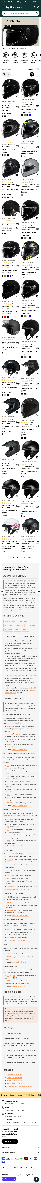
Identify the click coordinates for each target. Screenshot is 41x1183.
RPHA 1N (10, 726)
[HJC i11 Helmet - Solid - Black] (2, 155)
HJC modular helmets (19, 846)
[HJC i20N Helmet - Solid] (11, 208)
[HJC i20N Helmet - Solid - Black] (2, 233)
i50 (8, 932)
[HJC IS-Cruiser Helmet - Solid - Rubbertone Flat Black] (8, 395)
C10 (8, 789)
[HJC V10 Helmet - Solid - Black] (2, 317)
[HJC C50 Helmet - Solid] (30, 368)
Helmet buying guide (14, 1080)
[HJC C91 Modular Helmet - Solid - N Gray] (5, 197)
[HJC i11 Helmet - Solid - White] (10, 155)
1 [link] (9, 557)
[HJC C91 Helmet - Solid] (30, 168)
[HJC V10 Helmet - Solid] (11, 289)
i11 (7, 771)
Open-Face (19, 625)
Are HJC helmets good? (14, 1033)
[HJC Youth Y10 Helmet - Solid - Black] (22, 438)
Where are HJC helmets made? (17, 1038)
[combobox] (20, 13)
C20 (8, 795)
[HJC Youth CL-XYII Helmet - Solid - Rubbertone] (2, 477)
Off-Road (8, 630)
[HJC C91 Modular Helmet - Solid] (11, 168)
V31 (8, 881)
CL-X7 (9, 929)
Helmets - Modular (27, 141)
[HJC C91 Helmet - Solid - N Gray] (22, 195)
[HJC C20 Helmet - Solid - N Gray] (25, 357)
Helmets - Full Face (8, 101)
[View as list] (37, 74)
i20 (8, 875)
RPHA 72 (10, 744)
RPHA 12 (10, 734)
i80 (8, 838)
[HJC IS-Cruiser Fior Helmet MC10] (11, 526)
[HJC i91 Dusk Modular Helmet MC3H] (30, 251)
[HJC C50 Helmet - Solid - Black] (22, 394)
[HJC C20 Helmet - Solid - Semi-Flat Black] (30, 357)
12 (25, 557)
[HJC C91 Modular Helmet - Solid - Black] (2, 197)
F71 (8, 776)
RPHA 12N (17, 734)
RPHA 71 (10, 739)
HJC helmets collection (25, 610)
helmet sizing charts (23, 1013)
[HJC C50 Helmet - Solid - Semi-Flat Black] (25, 394)
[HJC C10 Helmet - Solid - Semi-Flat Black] (5, 116)
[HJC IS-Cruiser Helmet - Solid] (11, 368)
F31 (8, 781)
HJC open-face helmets (20, 889)
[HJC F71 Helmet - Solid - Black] (22, 316)
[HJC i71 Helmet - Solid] (30, 210)
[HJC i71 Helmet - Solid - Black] (22, 238)
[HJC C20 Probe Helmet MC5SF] (30, 450)
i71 (8, 766)
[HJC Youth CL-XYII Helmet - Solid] (11, 448)
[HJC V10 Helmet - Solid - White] (10, 317)
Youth (17, 630)
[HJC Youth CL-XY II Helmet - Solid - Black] (2, 434)
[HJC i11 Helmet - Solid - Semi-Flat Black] (8, 155)
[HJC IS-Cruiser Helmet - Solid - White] (10, 395)
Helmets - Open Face (28, 100)
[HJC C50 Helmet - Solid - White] (27, 394)
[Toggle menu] (3, 7)
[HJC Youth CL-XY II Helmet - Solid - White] (8, 434)
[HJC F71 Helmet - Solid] (30, 289)
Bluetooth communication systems (19, 1086)
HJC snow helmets (18, 986)
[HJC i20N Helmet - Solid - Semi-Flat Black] (5, 233)
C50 (8, 937)
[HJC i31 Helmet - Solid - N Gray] (25, 115)
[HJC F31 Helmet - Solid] (11, 249)
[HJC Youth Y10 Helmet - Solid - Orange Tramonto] (27, 438)
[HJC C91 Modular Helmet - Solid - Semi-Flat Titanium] (10, 197)
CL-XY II (9, 957)
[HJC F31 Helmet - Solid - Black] (2, 276)
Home (4, 49)
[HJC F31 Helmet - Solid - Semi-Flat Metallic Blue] (10, 276)
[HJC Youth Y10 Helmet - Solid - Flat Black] (25, 438)
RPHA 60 (10, 910)
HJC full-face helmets (19, 750)
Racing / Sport (10, 621)
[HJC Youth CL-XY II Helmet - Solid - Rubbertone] (5, 434)
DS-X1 (9, 903)
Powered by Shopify (27, 1175)
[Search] (37, 13)
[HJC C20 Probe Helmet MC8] (30, 489)
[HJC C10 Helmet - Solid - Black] (2, 116)
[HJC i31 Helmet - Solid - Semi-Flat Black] (27, 115)
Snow (25, 630)
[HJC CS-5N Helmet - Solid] (11, 327)
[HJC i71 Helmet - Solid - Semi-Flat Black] (30, 238)
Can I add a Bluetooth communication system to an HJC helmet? (19, 1057)
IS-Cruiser (10, 886)
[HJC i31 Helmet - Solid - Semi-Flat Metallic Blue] (30, 115)
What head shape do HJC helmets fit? (20, 1063)
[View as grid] (32, 74)
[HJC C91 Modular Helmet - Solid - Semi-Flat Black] (8, 197)
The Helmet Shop (13, 1175)
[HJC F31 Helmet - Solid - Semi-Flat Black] (8, 276)
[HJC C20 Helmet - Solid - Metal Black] (22, 357)
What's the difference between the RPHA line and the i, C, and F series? (18, 1045)
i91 (8, 835)
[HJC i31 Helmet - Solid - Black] (22, 115)
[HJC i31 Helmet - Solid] (30, 88)
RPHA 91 (10, 819)
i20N (12, 875)
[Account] (34, 7)
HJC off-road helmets (19, 940)
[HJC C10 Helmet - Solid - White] (8, 116)
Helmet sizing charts (14, 1078)
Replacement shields (14, 1083)
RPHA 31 (10, 859)
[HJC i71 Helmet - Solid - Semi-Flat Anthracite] (27, 238)
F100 (8, 784)
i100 (8, 824)
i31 (8, 870)
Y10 (8, 954)
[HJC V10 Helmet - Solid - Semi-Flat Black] (8, 317)
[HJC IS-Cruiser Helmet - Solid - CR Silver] (5, 395)
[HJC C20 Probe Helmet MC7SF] (11, 489)
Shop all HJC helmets (14, 1075)
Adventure (31, 625)
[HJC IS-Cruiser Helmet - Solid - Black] (2, 395)
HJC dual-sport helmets (20, 915)
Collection (11, 49)
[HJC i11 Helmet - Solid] (11, 128)
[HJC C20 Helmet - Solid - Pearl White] (27, 357)
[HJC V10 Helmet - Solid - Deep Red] (5, 317)
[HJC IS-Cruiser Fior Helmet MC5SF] (30, 526)
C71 (8, 797)
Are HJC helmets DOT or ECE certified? (20, 1051)
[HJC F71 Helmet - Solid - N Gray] (25, 316)
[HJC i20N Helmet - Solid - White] (8, 233)
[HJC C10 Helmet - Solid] (11, 89)
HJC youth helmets (18, 962)
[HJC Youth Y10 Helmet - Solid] (30, 408)
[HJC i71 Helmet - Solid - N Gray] (25, 238)
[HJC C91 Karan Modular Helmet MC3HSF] (30, 129)
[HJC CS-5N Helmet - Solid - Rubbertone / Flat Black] (2, 353)
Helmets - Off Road (27, 378)
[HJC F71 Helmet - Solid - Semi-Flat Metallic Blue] (30, 316)
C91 (8, 841)
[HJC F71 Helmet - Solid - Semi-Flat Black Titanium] (27, 316)
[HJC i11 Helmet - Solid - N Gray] (5, 155)
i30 (8, 865)
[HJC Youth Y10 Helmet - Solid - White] (30, 438)
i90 (8, 830)
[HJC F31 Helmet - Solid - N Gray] (5, 276)
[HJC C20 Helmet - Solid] (30, 329)
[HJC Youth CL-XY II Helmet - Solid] (11, 406)
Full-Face (23, 621)
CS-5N (9, 803)
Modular (8, 625)
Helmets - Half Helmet (9, 218)
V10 (8, 878)
